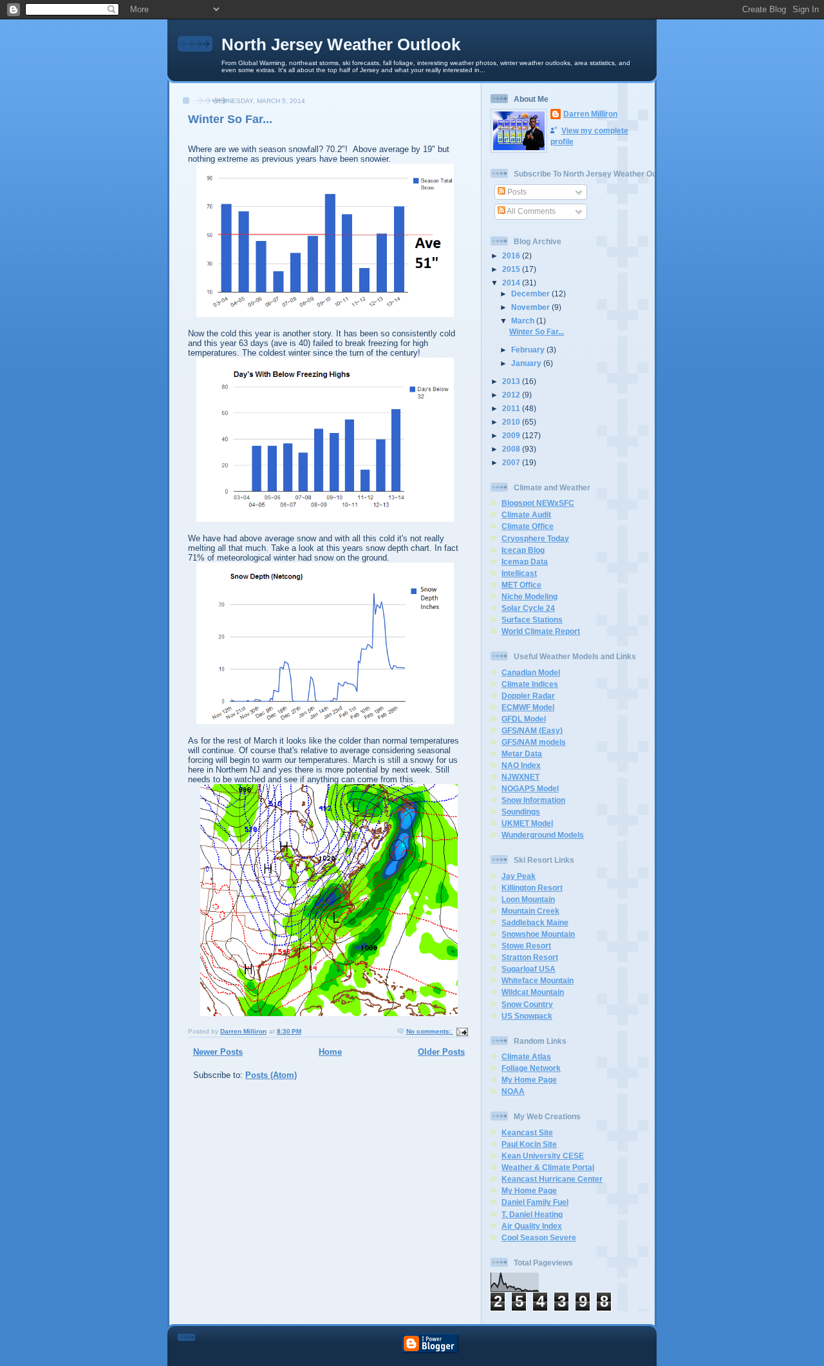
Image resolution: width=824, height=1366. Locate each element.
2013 (512, 381)
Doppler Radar (528, 695)
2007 (512, 462)
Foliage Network (531, 1068)
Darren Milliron (590, 114)
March (523, 320)
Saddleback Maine (534, 922)
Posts (516, 192)
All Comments (530, 211)
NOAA (513, 1091)
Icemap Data (524, 561)
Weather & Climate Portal (547, 1167)
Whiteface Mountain (537, 980)
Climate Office (527, 526)
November (531, 307)
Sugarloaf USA (528, 969)
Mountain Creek (530, 911)
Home (330, 1052)
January (527, 363)
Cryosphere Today (535, 538)
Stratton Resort (529, 957)
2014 (512, 282)
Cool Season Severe (538, 1237)
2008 (512, 449)
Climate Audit (526, 514)
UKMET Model (527, 823)
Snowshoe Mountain (538, 934)
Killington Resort (532, 887)
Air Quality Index (531, 1226)
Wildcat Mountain (532, 992)
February (529, 349)
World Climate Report (540, 631)
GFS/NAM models (533, 742)
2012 (512, 394)
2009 (512, 435)
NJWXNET (520, 777)
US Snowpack (526, 1016)
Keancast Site (527, 1132)
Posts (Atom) (271, 1075)
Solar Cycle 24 (528, 608)
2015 (512, 269)
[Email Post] (461, 1031)
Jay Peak (518, 876)
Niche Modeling (529, 596)
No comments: (429, 1031)
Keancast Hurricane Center (552, 1179)
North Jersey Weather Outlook (340, 44)
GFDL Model (523, 719)
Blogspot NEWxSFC (537, 503)
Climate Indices (529, 684)
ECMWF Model (527, 707)
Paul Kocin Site (529, 1144)
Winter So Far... (230, 119)
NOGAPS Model (530, 788)
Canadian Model (530, 672)
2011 (512, 408)
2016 (512, 255)
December (531, 293)
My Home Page (529, 1079)
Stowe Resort (526, 945)
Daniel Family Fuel (534, 1202)
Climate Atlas (526, 1056)
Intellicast (519, 573)
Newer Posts (218, 1052)
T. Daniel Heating (532, 1214)
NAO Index (521, 765)
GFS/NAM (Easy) (532, 730)
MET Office (521, 585)
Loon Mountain (528, 899)
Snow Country (527, 1004)
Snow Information (533, 800)
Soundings (520, 811)
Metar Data (521, 753)
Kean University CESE (542, 1155)
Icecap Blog (523, 550)
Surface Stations (532, 619)
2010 (512, 422)
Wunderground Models (542, 835)
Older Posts (441, 1052)
